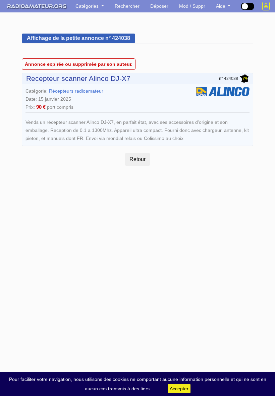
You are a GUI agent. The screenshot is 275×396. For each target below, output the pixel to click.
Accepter (179, 388)
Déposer (159, 6)
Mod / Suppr (192, 6)
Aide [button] (221, 6)
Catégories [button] (87, 6)
